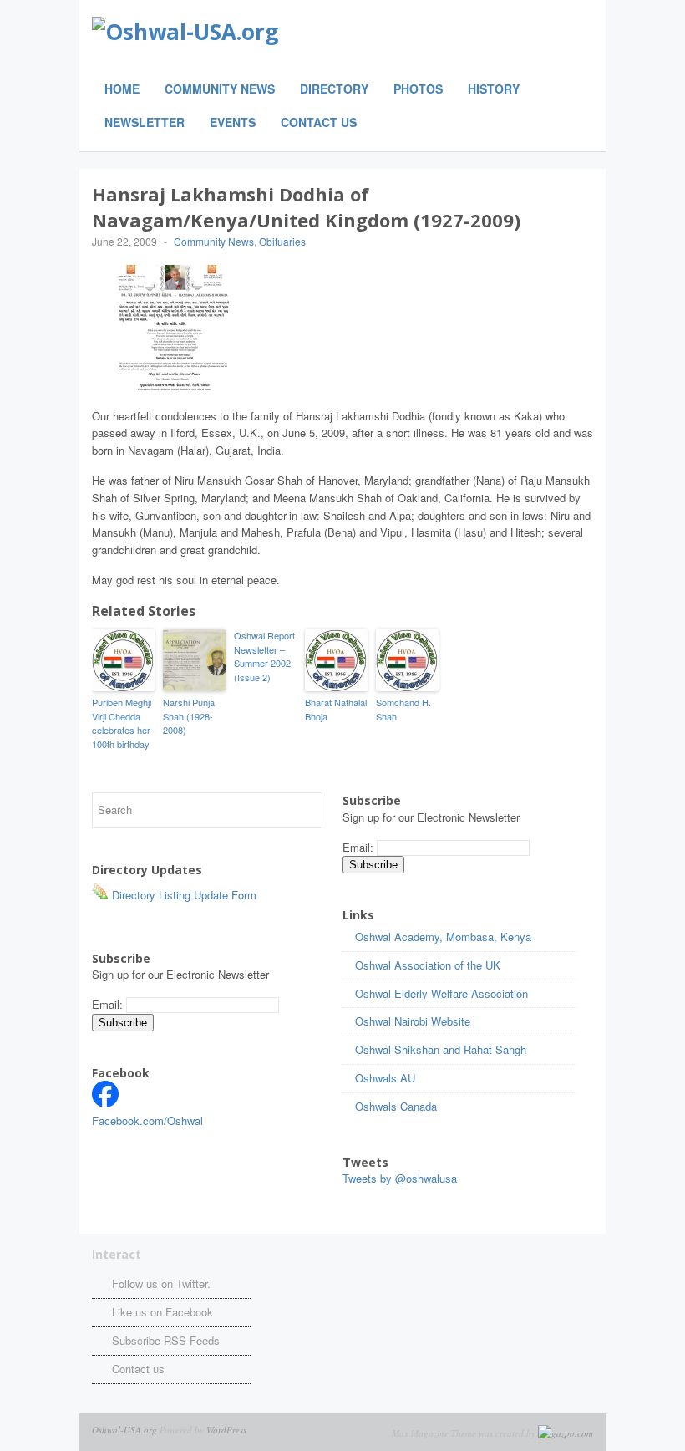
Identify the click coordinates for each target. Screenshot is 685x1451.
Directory (334, 88)
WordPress (226, 1429)
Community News (220, 88)
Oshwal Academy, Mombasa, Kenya (443, 936)
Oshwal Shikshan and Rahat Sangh (440, 1049)
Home (122, 88)
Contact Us (319, 122)
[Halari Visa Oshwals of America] (105, 1103)
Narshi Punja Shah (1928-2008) (189, 715)
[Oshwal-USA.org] (301, 32)
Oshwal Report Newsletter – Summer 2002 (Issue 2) (264, 656)
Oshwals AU (385, 1078)
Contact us (138, 1369)
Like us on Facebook (162, 1312)
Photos (418, 88)
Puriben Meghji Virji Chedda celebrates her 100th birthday (121, 723)
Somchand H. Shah (403, 709)
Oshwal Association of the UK (427, 965)
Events (233, 122)
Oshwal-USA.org (124, 1429)
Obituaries (282, 241)
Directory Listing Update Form (182, 895)
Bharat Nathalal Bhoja (336, 709)
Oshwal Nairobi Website (412, 1021)
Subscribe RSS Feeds (166, 1340)
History (494, 88)
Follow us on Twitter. (161, 1283)
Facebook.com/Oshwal (147, 1120)
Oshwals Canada (396, 1106)
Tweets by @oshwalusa (399, 1178)
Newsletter (144, 122)
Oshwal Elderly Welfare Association (441, 993)
